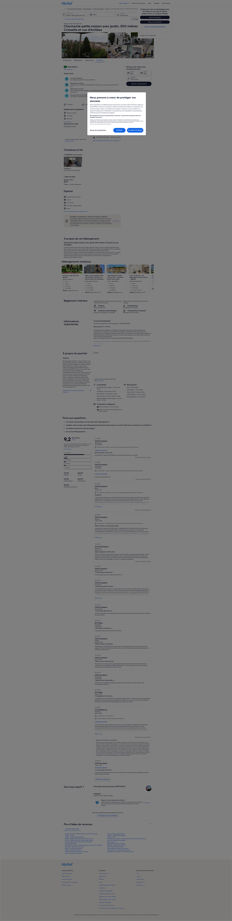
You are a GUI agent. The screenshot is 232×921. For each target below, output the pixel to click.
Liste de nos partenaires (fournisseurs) (100, 124)
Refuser (119, 130)
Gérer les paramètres (98, 130)
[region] (116, 113)
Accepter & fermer (135, 130)
